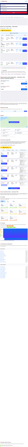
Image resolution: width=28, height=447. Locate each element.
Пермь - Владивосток (2, 259)
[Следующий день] (26, 10)
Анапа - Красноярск (2, 277)
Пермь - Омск (2, 258)
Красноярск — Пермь (21, 17)
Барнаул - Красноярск (3, 269)
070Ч (1, 167)
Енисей (2, 111)
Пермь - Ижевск (2, 253)
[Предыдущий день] (1, 10)
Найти (14, 12)
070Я (1, 182)
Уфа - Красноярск (2, 270)
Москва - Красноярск (2, 276)
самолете (8, 86)
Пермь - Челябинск (2, 254)
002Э (1, 152)
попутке (8, 80)
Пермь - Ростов (2, 260)
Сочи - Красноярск (2, 271)
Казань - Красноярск (2, 275)
